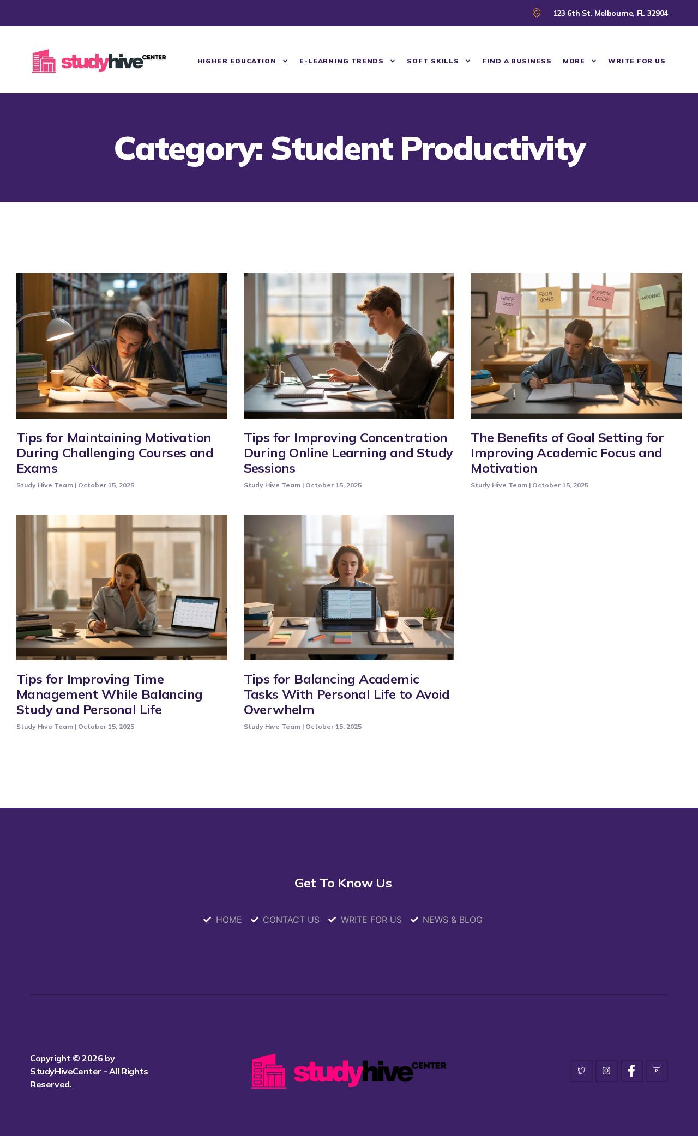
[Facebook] (632, 1071)
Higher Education (236, 61)
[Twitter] (581, 1071)
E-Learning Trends (341, 61)
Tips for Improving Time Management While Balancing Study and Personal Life (109, 693)
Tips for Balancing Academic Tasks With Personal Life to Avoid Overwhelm (347, 693)
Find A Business (517, 61)
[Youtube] (657, 1071)
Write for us (637, 61)
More (574, 61)
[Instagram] (606, 1071)
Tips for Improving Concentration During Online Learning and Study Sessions (348, 452)
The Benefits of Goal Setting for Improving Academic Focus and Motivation (567, 452)
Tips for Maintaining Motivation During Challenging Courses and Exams (114, 452)
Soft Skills (433, 61)
